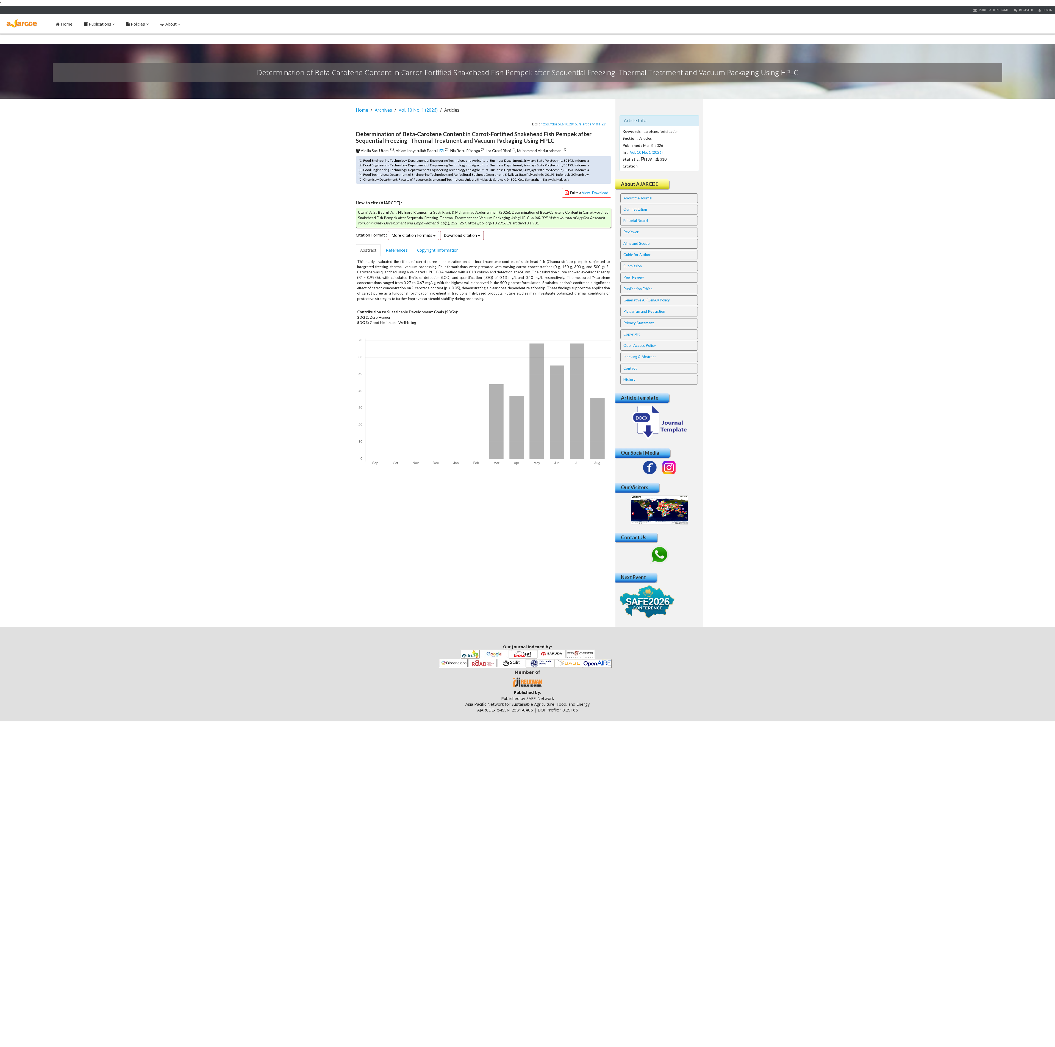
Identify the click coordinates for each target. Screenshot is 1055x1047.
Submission (632, 266)
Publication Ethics (637, 289)
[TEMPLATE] (659, 422)
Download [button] (600, 193)
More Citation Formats (412, 235)
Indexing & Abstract (639, 357)
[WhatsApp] (659, 554)
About (171, 24)
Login (1047, 10)
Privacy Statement (638, 323)
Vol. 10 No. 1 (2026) (418, 110)
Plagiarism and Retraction (644, 311)
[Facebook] (650, 467)
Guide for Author (637, 254)
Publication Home (993, 10)
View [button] (586, 193)
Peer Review (633, 277)
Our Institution (635, 209)
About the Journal (637, 198)
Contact (630, 368)
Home (66, 24)
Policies (138, 24)
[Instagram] (669, 467)
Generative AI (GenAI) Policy (646, 300)
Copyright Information (438, 250)
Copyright (631, 334)
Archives (383, 110)
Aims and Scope (636, 243)
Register (1025, 10)
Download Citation (461, 235)
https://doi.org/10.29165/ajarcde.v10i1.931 (574, 124)
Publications (100, 24)
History (629, 379)
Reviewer (630, 232)
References (397, 250)
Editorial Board (635, 220)
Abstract (368, 250)
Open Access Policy (639, 345)
